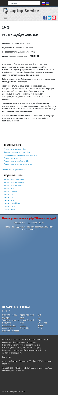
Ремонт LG (8, 197)
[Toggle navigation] (5, 18)
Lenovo (23, 325)
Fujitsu (40, 325)
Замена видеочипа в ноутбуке (17, 152)
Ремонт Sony (9, 209)
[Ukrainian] (47, 3)
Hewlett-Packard (27, 320)
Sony (40, 328)
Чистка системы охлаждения (9, 326)
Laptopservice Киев (17, 391)
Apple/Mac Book (27, 315)
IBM (39, 320)
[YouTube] (54, 19)
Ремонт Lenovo (10, 191)
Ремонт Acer (9, 188)
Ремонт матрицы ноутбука (15, 149)
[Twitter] (49, 19)
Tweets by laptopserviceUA (13, 169)
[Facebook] (45, 19)
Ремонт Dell (9, 194)
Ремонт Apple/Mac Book (14, 179)
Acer (22, 323)
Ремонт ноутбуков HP (13, 185)
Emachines (42, 323)
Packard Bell (25, 328)
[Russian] (44, 3)
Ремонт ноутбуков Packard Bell (17, 161)
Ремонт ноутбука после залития (18, 164)
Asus (22, 317)
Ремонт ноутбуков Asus (14, 182)
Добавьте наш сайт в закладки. (31, 227)
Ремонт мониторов (12, 158)
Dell (39, 315)
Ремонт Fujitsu (10, 206)
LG (39, 317)
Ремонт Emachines (12, 203)
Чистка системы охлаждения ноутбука (20, 155)
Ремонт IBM (9, 200)
